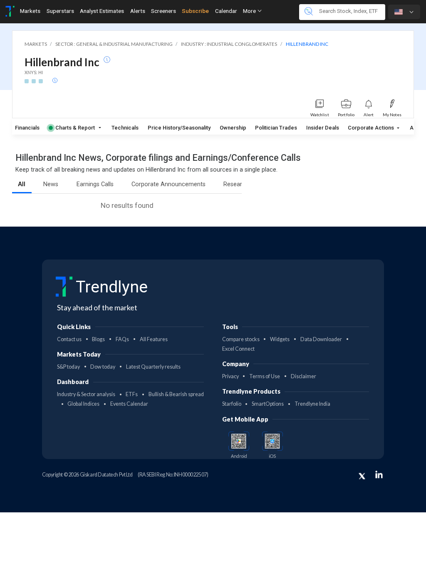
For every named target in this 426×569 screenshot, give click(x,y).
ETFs (132, 394)
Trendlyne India (312, 404)
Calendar (226, 10)
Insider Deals (322, 128)
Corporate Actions (371, 128)
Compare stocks (241, 339)
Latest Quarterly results (153, 367)
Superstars (60, 10)
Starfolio (231, 404)
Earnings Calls (95, 184)
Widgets (280, 339)
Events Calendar (129, 404)
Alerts (137, 10)
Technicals (125, 128)
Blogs (98, 339)
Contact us (69, 339)
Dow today (102, 367)
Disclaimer (303, 376)
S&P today (68, 367)
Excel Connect (238, 349)
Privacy (230, 376)
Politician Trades (276, 128)
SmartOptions (268, 404)
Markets (30, 10)
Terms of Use (264, 376)
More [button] (250, 10)
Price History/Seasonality (179, 128)
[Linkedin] (379, 474)
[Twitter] (362, 476)
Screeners (163, 10)
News (50, 184)
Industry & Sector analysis (86, 394)
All (21, 184)
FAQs (122, 339)
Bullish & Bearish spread (176, 394)
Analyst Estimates (102, 10)
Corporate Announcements (168, 184)
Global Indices (83, 404)
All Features (154, 339)
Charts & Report (75, 128)
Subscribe (195, 10)
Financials (27, 128)
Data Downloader (321, 339)
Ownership (233, 128)
